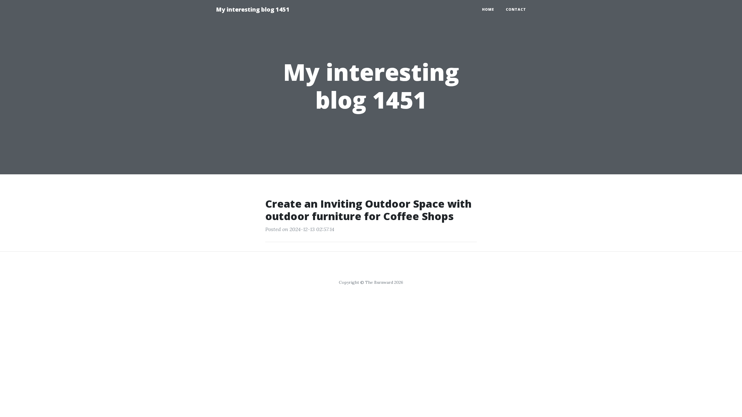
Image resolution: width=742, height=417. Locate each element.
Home (488, 9)
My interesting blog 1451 (253, 9)
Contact (516, 9)
